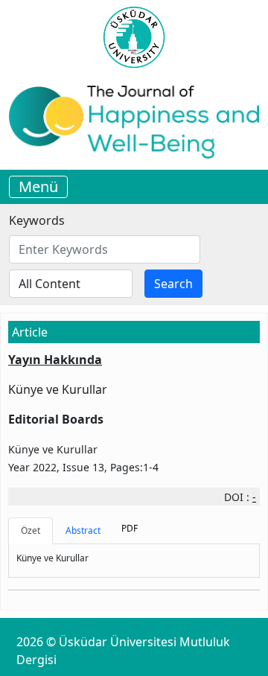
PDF (129, 528)
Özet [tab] (30, 530)
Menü (38, 186)
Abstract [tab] (83, 530)
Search (173, 283)
